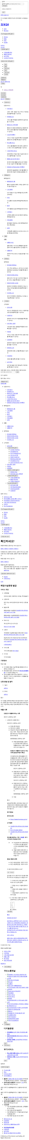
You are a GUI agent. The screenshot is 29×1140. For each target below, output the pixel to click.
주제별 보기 (10, 117)
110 (22, 1082)
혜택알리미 (7, 175)
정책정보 (7, 258)
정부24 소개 (10, 348)
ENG (5, 39)
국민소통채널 (8, 966)
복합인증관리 (8, 54)
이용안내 (9, 315)
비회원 (2, 83)
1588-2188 (11, 1079)
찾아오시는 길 (8, 1119)
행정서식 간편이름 (12, 125)
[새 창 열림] (16, 974)
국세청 (22, 837)
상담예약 (9, 340)
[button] (5, 29)
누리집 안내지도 (8, 58)
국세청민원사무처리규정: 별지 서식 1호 (15, 634)
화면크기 (7, 61)
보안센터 (6, 56)
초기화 (6, 74)
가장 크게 (7, 72)
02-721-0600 (18, 1079)
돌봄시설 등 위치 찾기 (13, 159)
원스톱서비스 (11, 143)
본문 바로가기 (5, 15)
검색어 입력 (5, 4)
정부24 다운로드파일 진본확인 (16, 167)
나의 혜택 (10, 189)
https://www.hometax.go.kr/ (18, 819)
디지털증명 (7, 1024)
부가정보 (6, 958)
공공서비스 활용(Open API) (12, 1124)
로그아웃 (3, 93)
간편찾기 (9, 212)
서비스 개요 (7, 951)
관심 (8, 197)
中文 (5, 40)
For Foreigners (7, 33)
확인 (8, 915)
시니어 (3, 47)
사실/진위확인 (11, 135)
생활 (6, 236)
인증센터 (9, 356)
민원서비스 (7, 102)
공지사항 (9, 307)
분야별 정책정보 (11, 265)
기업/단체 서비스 (12, 151)
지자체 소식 (10, 293)
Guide (5, 42)
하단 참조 (15, 651)
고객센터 (7, 301)
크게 (6, 70)
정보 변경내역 (8, 960)
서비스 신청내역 (8, 90)
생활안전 (9, 250)
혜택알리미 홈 (11, 181)
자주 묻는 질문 (11, 323)
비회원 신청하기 (13, 549)
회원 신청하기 (5, 549)
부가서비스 (7, 1045)
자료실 (9, 331)
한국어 (6, 37)
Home (6, 577)
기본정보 (6, 953)
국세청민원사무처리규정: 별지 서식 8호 (15, 616)
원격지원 (6, 1122)
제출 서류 (6, 957)
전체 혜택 (10, 220)
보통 (6, 66)
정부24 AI (3, 77)
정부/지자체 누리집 (12, 283)
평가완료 (10, 911)
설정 (8, 228)
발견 (8, 206)
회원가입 (7, 81)
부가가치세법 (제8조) (16, 830)
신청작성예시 (8, 644)
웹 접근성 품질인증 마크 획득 (12, 1133)
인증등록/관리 (8, 52)
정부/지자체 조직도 (12, 275)
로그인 (3, 81)
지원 (5, 49)
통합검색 (3, 79)
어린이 (3, 45)
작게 (6, 64)
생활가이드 (10, 242)
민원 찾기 (10, 108)
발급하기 (3, 963)
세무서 (6, 688)
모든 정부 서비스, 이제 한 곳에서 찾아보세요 (13, 370)
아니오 (12, 872)
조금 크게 (7, 68)
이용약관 (6, 1129)
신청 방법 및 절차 (9, 955)
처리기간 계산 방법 (9, 626)
